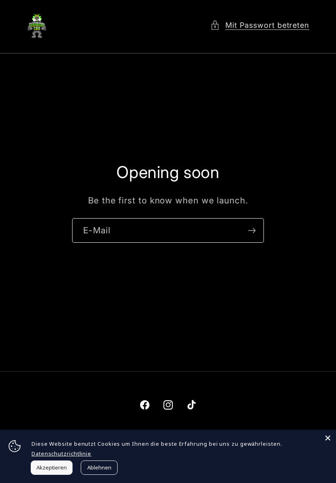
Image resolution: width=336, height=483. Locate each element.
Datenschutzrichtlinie (61, 453)
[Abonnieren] (251, 230)
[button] (259, 25)
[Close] (328, 438)
